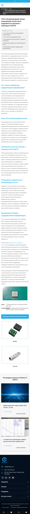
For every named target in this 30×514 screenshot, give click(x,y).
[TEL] (18, 512)
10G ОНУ (15, 366)
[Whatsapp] (3, 512)
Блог (10, 9)
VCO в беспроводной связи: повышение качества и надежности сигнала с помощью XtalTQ (14, 12)
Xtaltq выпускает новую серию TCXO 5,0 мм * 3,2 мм (15, 406)
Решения (3, 486)
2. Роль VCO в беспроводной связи (12, 37)
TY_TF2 (10, 31)
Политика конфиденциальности (19, 507)
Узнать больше (21, 413)
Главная (5, 9)
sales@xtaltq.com (9, 466)
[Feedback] (26, 512)
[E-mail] (11, 512)
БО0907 (15, 341)
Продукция (4, 482)
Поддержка (4, 491)
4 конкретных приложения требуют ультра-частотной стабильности (14, 440)
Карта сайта (5, 507)
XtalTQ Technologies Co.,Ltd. (19, 504)
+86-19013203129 (9, 470)
